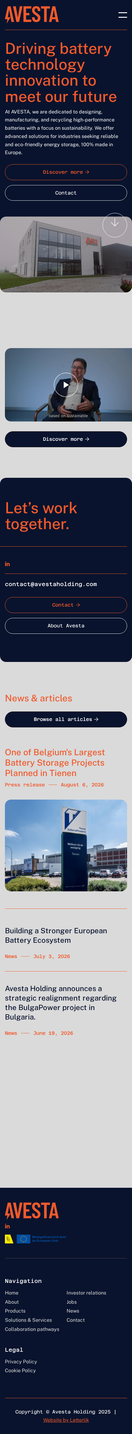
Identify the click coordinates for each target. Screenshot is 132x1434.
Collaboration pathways (32, 1329)
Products (15, 1311)
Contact (66, 193)
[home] (32, 15)
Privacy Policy (21, 1362)
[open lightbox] (66, 385)
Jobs (72, 1302)
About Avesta (66, 626)
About (12, 1302)
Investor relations (86, 1293)
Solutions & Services (28, 1320)
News (73, 1311)
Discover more (66, 172)
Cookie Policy (20, 1370)
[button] (122, 15)
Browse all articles (66, 719)
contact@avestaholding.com (51, 584)
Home (11, 1293)
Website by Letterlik (66, 1420)
